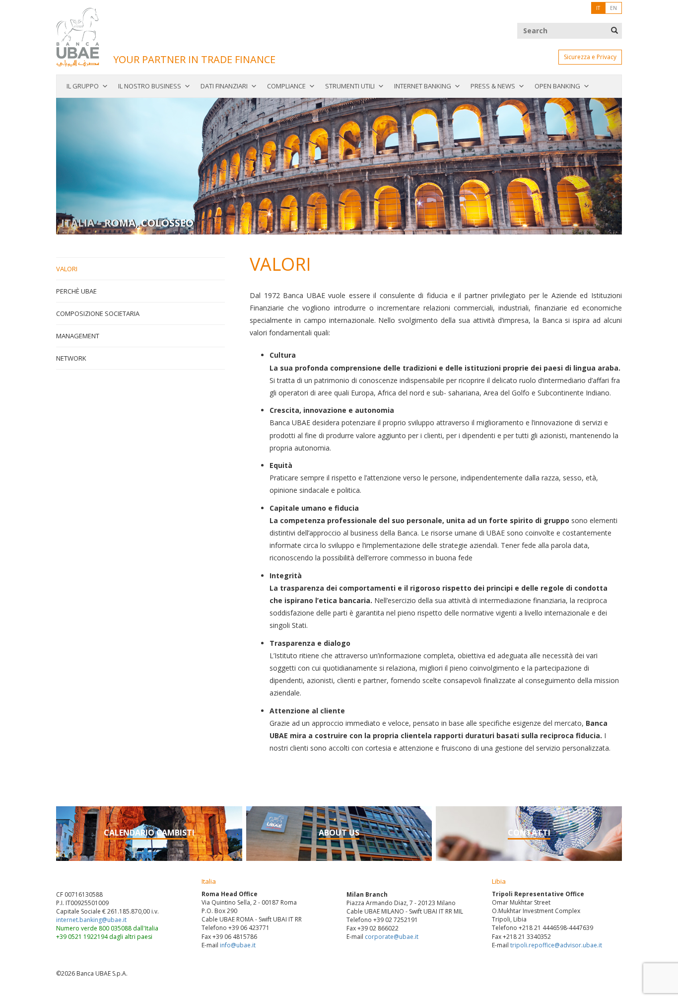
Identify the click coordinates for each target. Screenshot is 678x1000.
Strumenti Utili (350, 85)
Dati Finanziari (224, 85)
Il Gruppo (83, 85)
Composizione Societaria (97, 313)
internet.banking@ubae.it (91, 920)
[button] (98, 166)
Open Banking (557, 85)
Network (71, 358)
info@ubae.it (238, 945)
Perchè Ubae (76, 291)
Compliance (286, 85)
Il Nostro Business (149, 85)
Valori (66, 268)
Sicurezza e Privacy (590, 57)
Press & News (493, 85)
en (613, 7)
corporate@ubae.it (391, 936)
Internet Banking (422, 85)
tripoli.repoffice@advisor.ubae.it (556, 945)
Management (77, 335)
